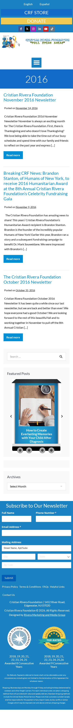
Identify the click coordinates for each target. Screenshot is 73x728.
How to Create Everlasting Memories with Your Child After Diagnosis (36, 435)
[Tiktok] (52, 28)
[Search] (61, 356)
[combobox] (54, 557)
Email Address (16, 527)
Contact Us (8, 594)
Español (44, 4)
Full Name (8, 513)
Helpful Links (57, 586)
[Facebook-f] (21, 28)
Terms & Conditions (30, 586)
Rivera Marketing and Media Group (44, 614)
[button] (36, 63)
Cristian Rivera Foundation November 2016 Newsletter (30, 97)
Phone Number (51, 513)
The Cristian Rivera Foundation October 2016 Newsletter (32, 279)
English (28, 4)
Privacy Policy (10, 586)
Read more (14, 154)
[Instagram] (33, 28)
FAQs (46, 586)
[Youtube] (46, 28)
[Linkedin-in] (39, 28)
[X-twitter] (27, 28)
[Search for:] (36, 356)
